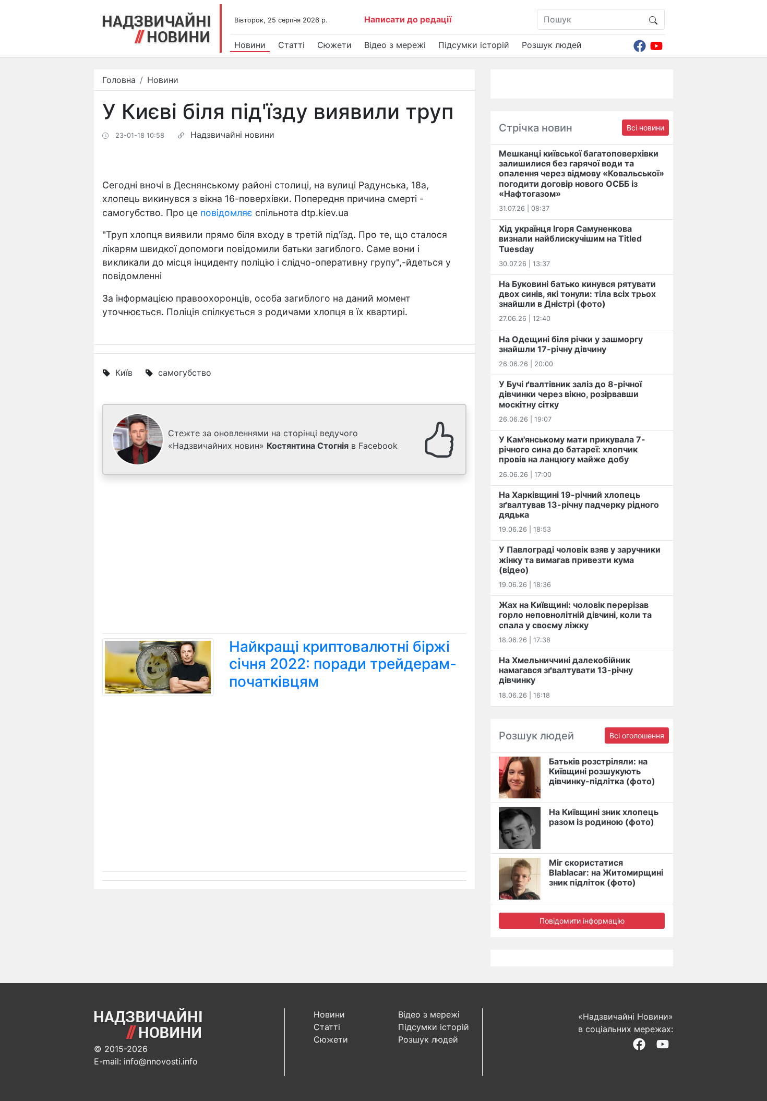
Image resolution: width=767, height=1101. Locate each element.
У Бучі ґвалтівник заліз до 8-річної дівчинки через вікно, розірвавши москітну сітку (570, 394)
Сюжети (334, 45)
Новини (250, 45)
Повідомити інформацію (582, 920)
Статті (291, 45)
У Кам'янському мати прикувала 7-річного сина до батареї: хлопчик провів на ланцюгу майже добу (572, 449)
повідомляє (226, 212)
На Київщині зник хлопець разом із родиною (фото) (603, 817)
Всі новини (645, 127)
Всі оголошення (636, 735)
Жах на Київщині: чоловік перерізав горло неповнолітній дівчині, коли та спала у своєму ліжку (575, 615)
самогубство (184, 372)
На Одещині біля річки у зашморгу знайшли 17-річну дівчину (571, 344)
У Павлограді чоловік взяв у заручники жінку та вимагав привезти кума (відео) (580, 559)
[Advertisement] (284, 556)
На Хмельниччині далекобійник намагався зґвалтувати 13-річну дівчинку (566, 670)
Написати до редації (407, 19)
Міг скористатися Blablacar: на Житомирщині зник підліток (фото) (606, 872)
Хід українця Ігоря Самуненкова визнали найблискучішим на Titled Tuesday (570, 238)
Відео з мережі (395, 45)
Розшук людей (552, 45)
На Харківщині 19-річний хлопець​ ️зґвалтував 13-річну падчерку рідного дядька (579, 504)
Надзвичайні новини (232, 134)
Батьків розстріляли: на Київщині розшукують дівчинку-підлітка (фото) (602, 771)
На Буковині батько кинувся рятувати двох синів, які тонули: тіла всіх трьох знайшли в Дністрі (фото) (577, 294)
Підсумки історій (473, 45)
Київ (124, 372)
